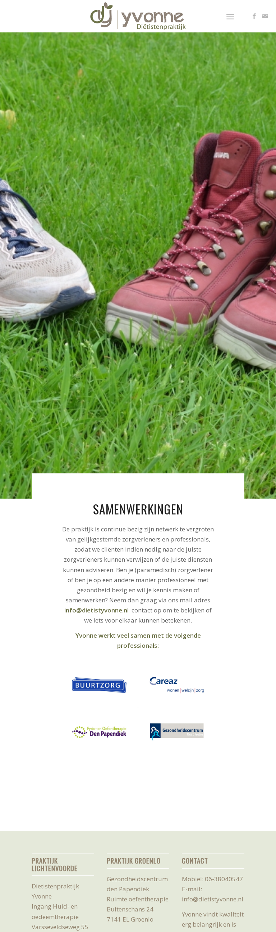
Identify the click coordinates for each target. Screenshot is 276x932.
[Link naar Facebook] (254, 16)
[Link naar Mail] (265, 16)
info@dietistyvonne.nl (96, 610)
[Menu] (230, 16)
